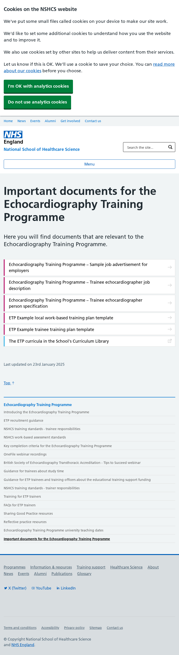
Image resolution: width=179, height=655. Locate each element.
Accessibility (50, 628)
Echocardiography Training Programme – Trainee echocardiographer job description (79, 285)
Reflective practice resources (25, 522)
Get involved (70, 121)
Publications (62, 573)
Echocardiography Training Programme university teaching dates (53, 530)
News (21, 121)
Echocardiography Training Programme (38, 404)
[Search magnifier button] (170, 147)
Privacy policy (74, 628)
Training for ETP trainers (22, 496)
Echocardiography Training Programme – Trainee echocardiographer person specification (75, 303)
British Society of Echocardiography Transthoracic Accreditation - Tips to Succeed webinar (72, 463)
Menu (89, 164)
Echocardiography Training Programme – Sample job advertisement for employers (78, 267)
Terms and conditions (20, 628)
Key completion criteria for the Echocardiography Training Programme (58, 446)
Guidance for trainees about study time (34, 471)
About (153, 567)
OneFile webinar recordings (25, 454)
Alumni (50, 121)
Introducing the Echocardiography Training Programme (46, 412)
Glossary (84, 573)
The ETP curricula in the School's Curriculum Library (59, 341)
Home (8, 121)
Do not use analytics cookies (37, 102)
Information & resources (51, 567)
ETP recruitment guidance (23, 420)
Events (35, 121)
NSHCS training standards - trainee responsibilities (42, 429)
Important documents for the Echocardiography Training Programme (57, 539)
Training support (91, 567)
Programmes (14, 567)
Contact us (93, 121)
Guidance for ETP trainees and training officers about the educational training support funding (77, 480)
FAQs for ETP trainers (19, 505)
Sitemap (96, 628)
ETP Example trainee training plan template (51, 329)
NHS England (22, 644)
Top (7, 383)
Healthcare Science (126, 567)
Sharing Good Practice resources (28, 513)
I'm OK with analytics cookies (38, 86)
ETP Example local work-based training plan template (61, 318)
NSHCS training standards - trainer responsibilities (41, 488)
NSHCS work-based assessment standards (35, 437)
